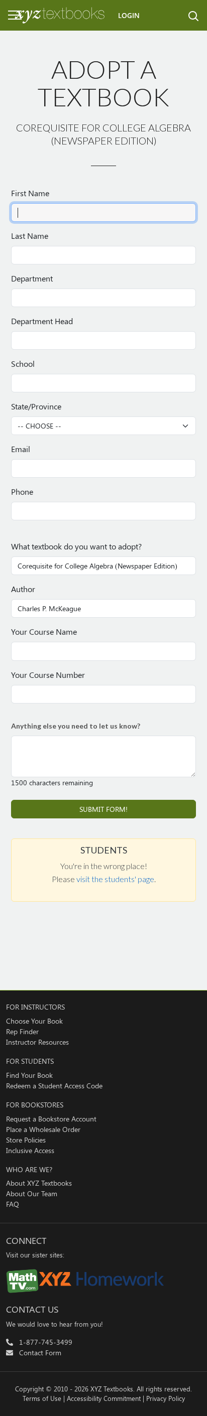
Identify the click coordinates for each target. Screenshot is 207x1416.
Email (20, 449)
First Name (30, 193)
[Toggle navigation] (8, 15)
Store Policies (26, 1140)
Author (23, 589)
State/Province (36, 406)
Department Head (42, 321)
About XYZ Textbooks (39, 1183)
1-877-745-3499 (45, 1342)
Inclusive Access (30, 1150)
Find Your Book (29, 1075)
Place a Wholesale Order (43, 1129)
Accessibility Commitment (104, 1398)
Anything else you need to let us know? (75, 726)
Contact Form (40, 1352)
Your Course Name (44, 631)
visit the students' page (115, 879)
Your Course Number (48, 674)
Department (32, 278)
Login (129, 15)
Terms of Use (42, 1398)
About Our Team (31, 1193)
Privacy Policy (165, 1398)
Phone (22, 491)
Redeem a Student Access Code (54, 1085)
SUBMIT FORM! (103, 809)
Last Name (29, 235)
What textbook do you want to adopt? (76, 546)
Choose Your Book (34, 1021)
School (23, 363)
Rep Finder (22, 1031)
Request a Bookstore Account (51, 1118)
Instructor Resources (37, 1042)
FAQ (12, 1204)
